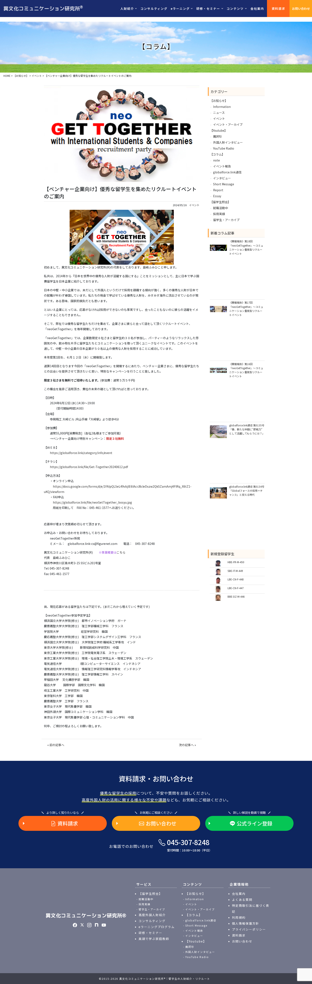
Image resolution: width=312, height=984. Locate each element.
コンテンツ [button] (235, 8)
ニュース (219, 112)
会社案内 (257, 8)
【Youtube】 (218, 130)
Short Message (223, 184)
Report (218, 190)
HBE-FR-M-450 (236, 562)
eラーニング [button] (180, 8)
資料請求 (278, 8)
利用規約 (239, 917)
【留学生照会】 (220, 202)
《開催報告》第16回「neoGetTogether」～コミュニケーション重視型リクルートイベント (246, 370)
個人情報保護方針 (245, 923)
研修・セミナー (150, 933)
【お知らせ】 (219, 101)
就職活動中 (220, 208)
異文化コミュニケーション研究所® (86, 915)
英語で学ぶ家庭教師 (154, 939)
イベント (194, 205)
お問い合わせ (301, 8)
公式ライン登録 (254, 823)
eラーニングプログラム (157, 927)
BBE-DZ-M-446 (236, 596)
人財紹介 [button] (127, 8)
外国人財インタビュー (228, 142)
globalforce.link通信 (227, 172)
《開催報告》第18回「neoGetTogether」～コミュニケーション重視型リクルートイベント (246, 247)
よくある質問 (242, 899)
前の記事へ (56, 745)
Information (222, 106)
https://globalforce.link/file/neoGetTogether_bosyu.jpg (92, 502)
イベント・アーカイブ (228, 124)
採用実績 (219, 214)
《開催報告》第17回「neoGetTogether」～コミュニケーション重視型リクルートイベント (246, 309)
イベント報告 (222, 166)
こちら (121, 552)
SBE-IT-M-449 (235, 571)
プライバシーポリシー (249, 929)
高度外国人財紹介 (152, 915)
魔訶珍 (217, 136)
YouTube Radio (223, 148)
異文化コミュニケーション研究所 (43, 8)
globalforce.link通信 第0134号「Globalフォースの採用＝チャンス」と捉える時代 (246, 490)
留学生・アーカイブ (226, 220)
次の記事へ (186, 745)
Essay (217, 196)
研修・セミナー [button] (208, 8)
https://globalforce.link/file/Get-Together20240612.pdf (89, 467)
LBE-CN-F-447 (236, 588)
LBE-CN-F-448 (236, 579)
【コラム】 (217, 154)
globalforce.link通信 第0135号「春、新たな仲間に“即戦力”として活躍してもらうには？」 (247, 429)
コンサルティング (154, 8)
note (216, 160)
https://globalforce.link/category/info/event (81, 453)
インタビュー (222, 178)
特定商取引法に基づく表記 (250, 908)
